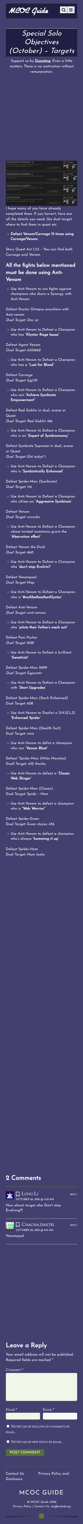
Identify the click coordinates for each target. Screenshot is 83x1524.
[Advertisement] (41, 117)
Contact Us (15, 1474)
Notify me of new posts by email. (37, 1441)
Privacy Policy (22, 1506)
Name (11, 1409)
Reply (73, 1195)
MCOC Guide (39, 1502)
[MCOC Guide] (28, 14)
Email (48, 1409)
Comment (14, 1370)
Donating (43, 61)
